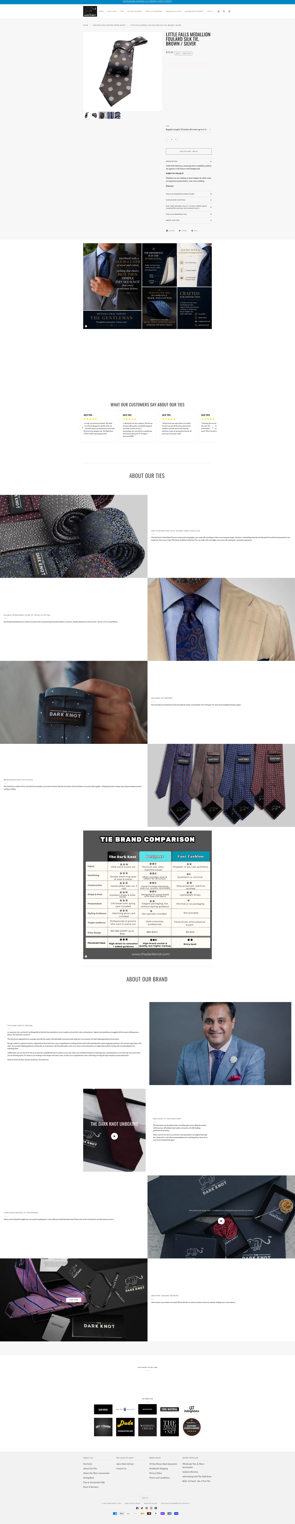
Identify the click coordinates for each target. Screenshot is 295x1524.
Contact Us (121, 1468)
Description (171, 161)
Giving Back (88, 1477)
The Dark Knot (110, 1503)
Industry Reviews (190, 1471)
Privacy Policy (155, 1473)
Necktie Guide (150, 1503)
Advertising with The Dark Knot (197, 1476)
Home (85, 25)
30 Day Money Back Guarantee (163, 1463)
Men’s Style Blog (132, 1503)
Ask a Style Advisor (125, 1463)
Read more (170, 186)
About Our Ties (90, 1468)
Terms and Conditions (159, 1477)
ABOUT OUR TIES (173, 220)
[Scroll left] (82, 427)
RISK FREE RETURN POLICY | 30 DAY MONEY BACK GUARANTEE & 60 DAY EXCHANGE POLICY (186, 207)
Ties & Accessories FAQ (176, 214)
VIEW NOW (73, 1300)
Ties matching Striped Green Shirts (109, 25)
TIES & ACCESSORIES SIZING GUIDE (180, 194)
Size (168, 126)
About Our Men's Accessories (96, 1473)
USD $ (209, 11)
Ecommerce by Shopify (179, 1503)
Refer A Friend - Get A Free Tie (196, 1481)
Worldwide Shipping (158, 1468)
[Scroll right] (212, 427)
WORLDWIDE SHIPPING (175, 200)
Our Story (87, 1463)
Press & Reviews (90, 1486)
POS (162, 1503)
